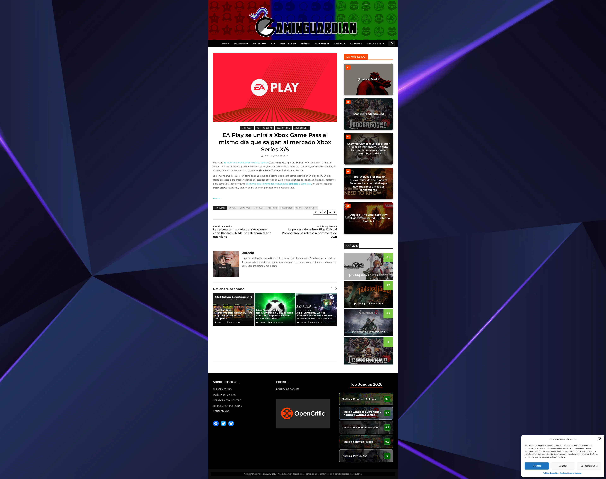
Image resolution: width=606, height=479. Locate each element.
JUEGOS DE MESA (375, 43)
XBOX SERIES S (283, 128)
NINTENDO (258, 43)
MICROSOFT (240, 43)
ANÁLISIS (305, 43)
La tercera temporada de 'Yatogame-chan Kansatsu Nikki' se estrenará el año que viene (242, 232)
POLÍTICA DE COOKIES (287, 389)
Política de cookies (550, 473)
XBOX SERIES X (301, 128)
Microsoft (259, 208)
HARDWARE (356, 43)
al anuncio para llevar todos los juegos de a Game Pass (278, 184)
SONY (225, 43)
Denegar (563, 466)
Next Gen (272, 208)
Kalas (303, 322)
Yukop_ (221, 322)
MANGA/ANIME (322, 43)
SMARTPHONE (287, 43)
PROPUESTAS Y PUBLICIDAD (227, 406)
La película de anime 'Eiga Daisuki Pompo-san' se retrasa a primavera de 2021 (309, 232)
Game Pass (245, 208)
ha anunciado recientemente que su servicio (246, 163)
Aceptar (537, 466)
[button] (599, 439)
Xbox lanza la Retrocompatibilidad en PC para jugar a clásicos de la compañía (233, 314)
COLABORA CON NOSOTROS (228, 401)
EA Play (232, 208)
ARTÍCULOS (339, 43)
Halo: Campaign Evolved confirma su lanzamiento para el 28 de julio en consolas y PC (315, 315)
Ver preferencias (589, 466)
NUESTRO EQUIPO (222, 389)
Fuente (216, 199)
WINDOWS (267, 128)
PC (272, 43)
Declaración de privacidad (570, 473)
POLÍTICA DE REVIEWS (224, 395)
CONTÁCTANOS (221, 411)
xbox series (311, 208)
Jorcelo (268, 156)
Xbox (298, 208)
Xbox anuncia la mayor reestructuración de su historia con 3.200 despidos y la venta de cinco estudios (274, 314)
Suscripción (286, 208)
